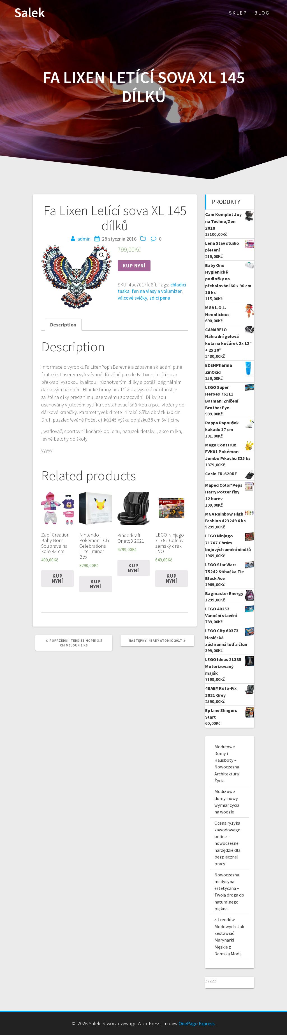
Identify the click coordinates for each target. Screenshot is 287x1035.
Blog (262, 13)
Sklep (238, 13)
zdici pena (159, 298)
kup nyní (134, 265)
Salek (29, 12)
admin (84, 239)
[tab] (63, 325)
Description (63, 324)
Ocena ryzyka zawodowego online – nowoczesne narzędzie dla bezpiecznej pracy (227, 843)
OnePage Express (197, 1023)
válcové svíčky (132, 298)
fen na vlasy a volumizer (157, 291)
